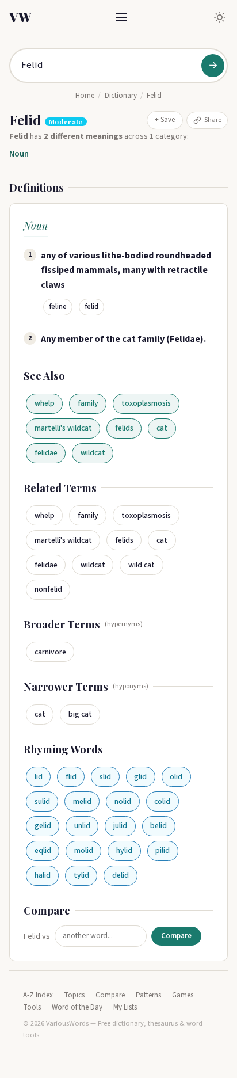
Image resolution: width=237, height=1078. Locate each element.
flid (71, 776)
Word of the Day (77, 1007)
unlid (82, 825)
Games (182, 995)
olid (176, 776)
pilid (162, 850)
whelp (45, 403)
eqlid (43, 850)
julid (120, 825)
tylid (81, 875)
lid (39, 776)
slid (105, 776)
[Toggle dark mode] (220, 17)
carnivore (50, 651)
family (88, 403)
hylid (124, 850)
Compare (176, 936)
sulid (42, 801)
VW (20, 16)
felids (124, 427)
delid (120, 875)
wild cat (141, 564)
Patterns (148, 995)
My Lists (125, 1007)
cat (161, 427)
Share (212, 120)
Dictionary (121, 95)
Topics (74, 995)
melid (82, 801)
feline (58, 307)
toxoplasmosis (146, 403)
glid (140, 776)
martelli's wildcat (63, 427)
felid (91, 307)
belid (158, 825)
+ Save (165, 120)
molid (83, 850)
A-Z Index (38, 995)
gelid (43, 825)
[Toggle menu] (121, 17)
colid (162, 801)
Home (84, 95)
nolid (122, 801)
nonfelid (48, 589)
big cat (80, 713)
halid (43, 875)
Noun (19, 154)
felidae (46, 452)
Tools (32, 1007)
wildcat (93, 452)
